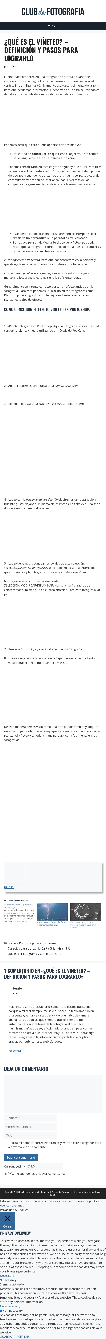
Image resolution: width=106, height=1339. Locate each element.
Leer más (17, 1205)
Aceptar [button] (5, 1205)
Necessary (9, 1280)
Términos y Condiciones (83, 1192)
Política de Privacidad (61, 1192)
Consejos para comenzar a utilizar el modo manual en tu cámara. (83, 925)
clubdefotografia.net (30, 1192)
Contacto (45, 1192)
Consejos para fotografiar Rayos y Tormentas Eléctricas (52, 923)
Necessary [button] (7, 1276)
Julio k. (9, 887)
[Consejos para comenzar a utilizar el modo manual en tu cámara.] (85, 912)
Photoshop (26, 943)
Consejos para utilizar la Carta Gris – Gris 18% (39, 948)
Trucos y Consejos (47, 943)
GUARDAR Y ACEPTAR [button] (14, 1337)
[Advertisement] (53, 120)
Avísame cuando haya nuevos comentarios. (37, 1174)
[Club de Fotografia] (53, 11)
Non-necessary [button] (10, 1306)
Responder (14, 1050)
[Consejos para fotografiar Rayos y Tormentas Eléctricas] (52, 912)
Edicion (13, 943)
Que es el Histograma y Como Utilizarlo (34, 954)
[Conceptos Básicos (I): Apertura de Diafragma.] (20, 913)
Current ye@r (14, 1166)
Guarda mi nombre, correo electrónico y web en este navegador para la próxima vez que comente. (54, 1145)
